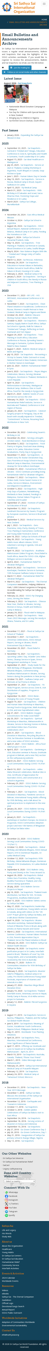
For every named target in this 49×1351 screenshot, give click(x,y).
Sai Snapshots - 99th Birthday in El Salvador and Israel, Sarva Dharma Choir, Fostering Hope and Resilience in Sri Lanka (24, 194)
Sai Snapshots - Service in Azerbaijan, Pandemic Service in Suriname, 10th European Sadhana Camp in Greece (26, 570)
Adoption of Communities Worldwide (18, 1322)
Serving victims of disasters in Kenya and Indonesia (25, 1122)
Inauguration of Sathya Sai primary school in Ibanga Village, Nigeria (26, 1136)
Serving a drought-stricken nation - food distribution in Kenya (26, 439)
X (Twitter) (13, 1203)
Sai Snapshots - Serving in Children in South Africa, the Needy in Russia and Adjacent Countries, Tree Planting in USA (26, 280)
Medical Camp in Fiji (33, 273)
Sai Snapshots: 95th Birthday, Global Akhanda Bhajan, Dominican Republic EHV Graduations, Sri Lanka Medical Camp (27, 862)
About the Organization (12, 1245)
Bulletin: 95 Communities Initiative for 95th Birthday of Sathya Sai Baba (26, 965)
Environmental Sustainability (14, 1325)
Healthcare (7, 1249)
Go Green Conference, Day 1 (34, 1132)
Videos (5, 1290)
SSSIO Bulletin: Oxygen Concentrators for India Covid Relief (24, 714)
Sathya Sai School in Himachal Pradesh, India (23, 238)
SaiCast (6, 1165)
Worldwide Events (10, 1281)
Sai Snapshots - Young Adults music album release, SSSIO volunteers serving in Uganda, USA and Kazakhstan (24, 543)
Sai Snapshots (32, 1071)
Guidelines (6, 1300)
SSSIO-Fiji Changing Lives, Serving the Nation (25, 597)
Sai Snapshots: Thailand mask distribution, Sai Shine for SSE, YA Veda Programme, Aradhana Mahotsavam (27, 895)
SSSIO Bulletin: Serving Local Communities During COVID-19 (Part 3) (26, 786)
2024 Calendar (8, 1277)
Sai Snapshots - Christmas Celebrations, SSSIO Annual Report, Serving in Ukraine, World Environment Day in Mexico (24, 641)
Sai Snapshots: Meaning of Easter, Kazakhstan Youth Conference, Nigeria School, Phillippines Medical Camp (25, 1026)
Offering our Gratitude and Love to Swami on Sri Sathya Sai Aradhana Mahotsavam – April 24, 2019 (26, 1049)
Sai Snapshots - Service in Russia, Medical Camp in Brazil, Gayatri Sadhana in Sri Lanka (25, 182)
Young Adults (8, 1252)
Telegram (12, 1211)
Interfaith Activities (10, 1268)
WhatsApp (13, 1192)
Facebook (12, 1196)
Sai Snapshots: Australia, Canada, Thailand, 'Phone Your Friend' (26, 1055)
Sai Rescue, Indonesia (33, 259)
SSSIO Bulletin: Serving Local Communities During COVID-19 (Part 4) (26, 763)
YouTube (12, 1207)
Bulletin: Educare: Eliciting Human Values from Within (23, 316)
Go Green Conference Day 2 (33, 1129)
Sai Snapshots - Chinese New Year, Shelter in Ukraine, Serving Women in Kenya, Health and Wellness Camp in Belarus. (26, 605)
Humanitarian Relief (10, 1262)
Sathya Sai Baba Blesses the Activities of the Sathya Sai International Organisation (24, 1095)
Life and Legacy (9, 1230)
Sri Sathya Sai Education (12, 1258)
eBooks (5, 1293)
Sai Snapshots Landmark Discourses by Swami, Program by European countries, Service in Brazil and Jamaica (26, 512)
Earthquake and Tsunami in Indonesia (24, 1102)
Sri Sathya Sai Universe (13, 1158)
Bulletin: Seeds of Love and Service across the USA (25, 395)
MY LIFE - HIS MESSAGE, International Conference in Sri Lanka (25, 298)
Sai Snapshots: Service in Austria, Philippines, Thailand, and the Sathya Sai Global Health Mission (27, 1018)
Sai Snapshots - (29, 581)
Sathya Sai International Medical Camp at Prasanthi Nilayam (27, 1067)
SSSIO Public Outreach (12, 1312)
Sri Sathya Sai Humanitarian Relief (18, 1161)
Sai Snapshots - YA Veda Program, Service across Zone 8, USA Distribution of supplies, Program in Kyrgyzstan (26, 688)
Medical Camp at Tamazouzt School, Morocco (23, 1075)
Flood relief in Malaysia (34, 612)
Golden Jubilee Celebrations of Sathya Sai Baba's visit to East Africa (25, 1112)
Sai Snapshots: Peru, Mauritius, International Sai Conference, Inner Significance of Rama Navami (24, 1040)
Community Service (10, 1265)
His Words (6, 1233)
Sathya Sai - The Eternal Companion (18, 1296)
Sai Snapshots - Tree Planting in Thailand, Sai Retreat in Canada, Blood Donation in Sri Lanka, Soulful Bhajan (26, 245)
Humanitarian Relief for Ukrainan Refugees (24, 563)
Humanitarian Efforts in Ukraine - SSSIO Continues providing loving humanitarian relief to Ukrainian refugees (26, 472)
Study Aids (6, 1236)
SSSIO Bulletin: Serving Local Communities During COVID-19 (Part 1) (26, 841)
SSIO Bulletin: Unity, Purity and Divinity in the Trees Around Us (26, 871)
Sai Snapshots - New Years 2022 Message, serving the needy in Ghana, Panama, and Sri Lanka (26, 618)
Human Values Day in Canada (33, 176)
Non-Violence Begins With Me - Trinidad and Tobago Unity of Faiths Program (27, 254)
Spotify (11, 1215)
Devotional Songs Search (13, 1306)
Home (44, 19)
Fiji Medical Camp (29, 187)
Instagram (13, 1199)
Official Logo (7, 1303)
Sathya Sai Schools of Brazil (33, 536)
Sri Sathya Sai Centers (11, 1255)
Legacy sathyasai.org (12, 1168)
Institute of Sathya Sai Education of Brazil (25, 504)
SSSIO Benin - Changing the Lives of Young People (23, 697)
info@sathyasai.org (10, 1334)
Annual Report (8, 1309)
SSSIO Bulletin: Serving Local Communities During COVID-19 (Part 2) (26, 811)
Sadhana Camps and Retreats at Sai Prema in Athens (25, 680)
